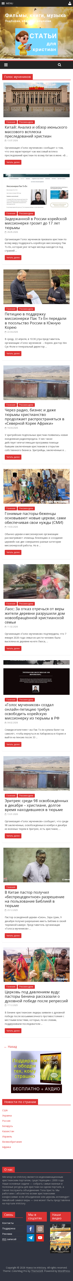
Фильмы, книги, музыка (35, 15)
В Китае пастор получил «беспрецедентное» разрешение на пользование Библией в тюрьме (34, 899)
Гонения (10, 122)
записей (9, 1239)
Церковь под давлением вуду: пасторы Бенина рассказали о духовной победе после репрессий (36, 996)
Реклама (7, 1233)
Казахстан (8, 1131)
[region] (36, 33)
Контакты (8, 1223)
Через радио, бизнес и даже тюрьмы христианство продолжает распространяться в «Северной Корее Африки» (34, 416)
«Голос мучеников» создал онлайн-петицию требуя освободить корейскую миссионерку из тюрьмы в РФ (32, 711)
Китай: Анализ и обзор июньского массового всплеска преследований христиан (36, 132)
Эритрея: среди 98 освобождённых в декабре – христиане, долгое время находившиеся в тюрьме (36, 805)
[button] (9, 3)
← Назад (10, 1046)
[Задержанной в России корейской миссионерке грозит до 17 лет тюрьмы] (36, 176)
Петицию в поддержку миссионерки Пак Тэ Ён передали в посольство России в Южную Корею (35, 320)
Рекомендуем (26, 122)
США (5, 1110)
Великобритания (12, 1141)
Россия (6, 1120)
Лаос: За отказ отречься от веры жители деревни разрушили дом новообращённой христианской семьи (35, 615)
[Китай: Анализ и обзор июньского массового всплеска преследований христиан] (36, 84)
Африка (6, 1147)
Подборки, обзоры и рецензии (28, 21)
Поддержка (8, 1228)
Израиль (7, 1136)
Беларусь (7, 1126)
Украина (7, 1115)
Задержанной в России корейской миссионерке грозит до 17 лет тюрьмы (36, 223)
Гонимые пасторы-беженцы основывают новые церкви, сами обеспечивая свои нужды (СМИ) (35, 518)
